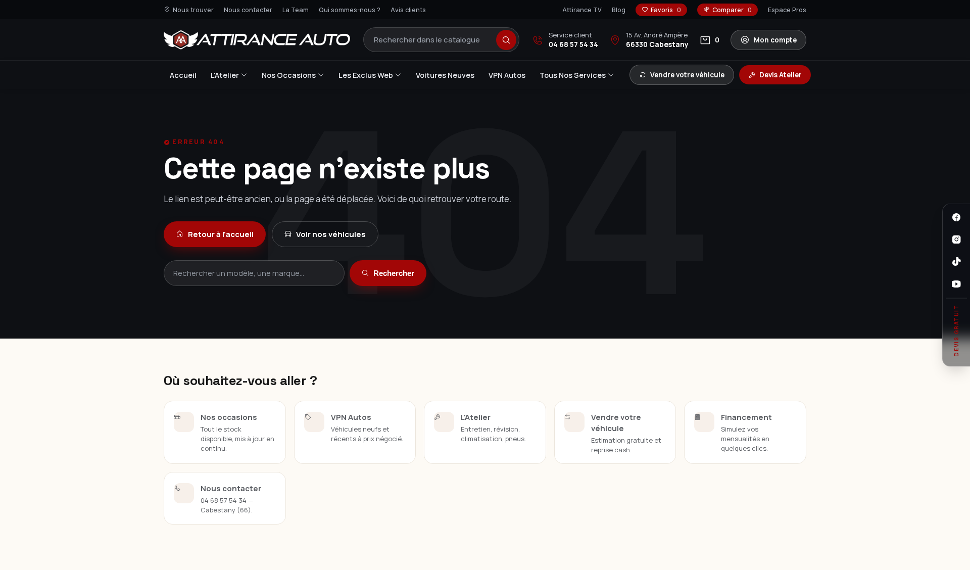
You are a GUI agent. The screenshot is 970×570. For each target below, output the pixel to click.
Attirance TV (582, 10)
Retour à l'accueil (221, 234)
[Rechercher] (506, 40)
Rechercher (393, 273)
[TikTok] (956, 261)
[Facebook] (956, 217)
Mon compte (775, 39)
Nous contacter (248, 10)
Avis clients (408, 10)
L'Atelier (225, 75)
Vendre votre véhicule (687, 74)
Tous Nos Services (573, 75)
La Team (295, 10)
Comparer (732, 10)
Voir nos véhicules (331, 234)
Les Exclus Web (365, 75)
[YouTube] (956, 284)
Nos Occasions (289, 75)
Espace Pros (787, 10)
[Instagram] (956, 239)
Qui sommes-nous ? (349, 10)
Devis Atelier (780, 74)
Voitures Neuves (445, 75)
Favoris (666, 10)
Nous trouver (193, 10)
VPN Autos (507, 75)
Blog (618, 10)
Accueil (183, 75)
